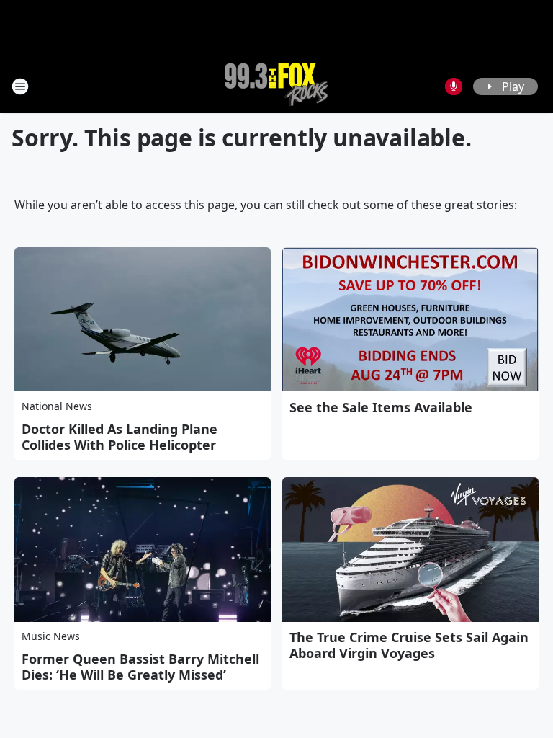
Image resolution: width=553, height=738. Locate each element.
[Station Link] (276, 86)
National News (57, 406)
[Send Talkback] (453, 86)
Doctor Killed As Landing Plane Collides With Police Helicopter (119, 437)
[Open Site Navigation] (20, 86)
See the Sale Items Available (380, 407)
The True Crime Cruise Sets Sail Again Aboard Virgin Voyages (409, 645)
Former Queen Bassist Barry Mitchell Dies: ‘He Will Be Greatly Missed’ (140, 667)
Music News (51, 636)
